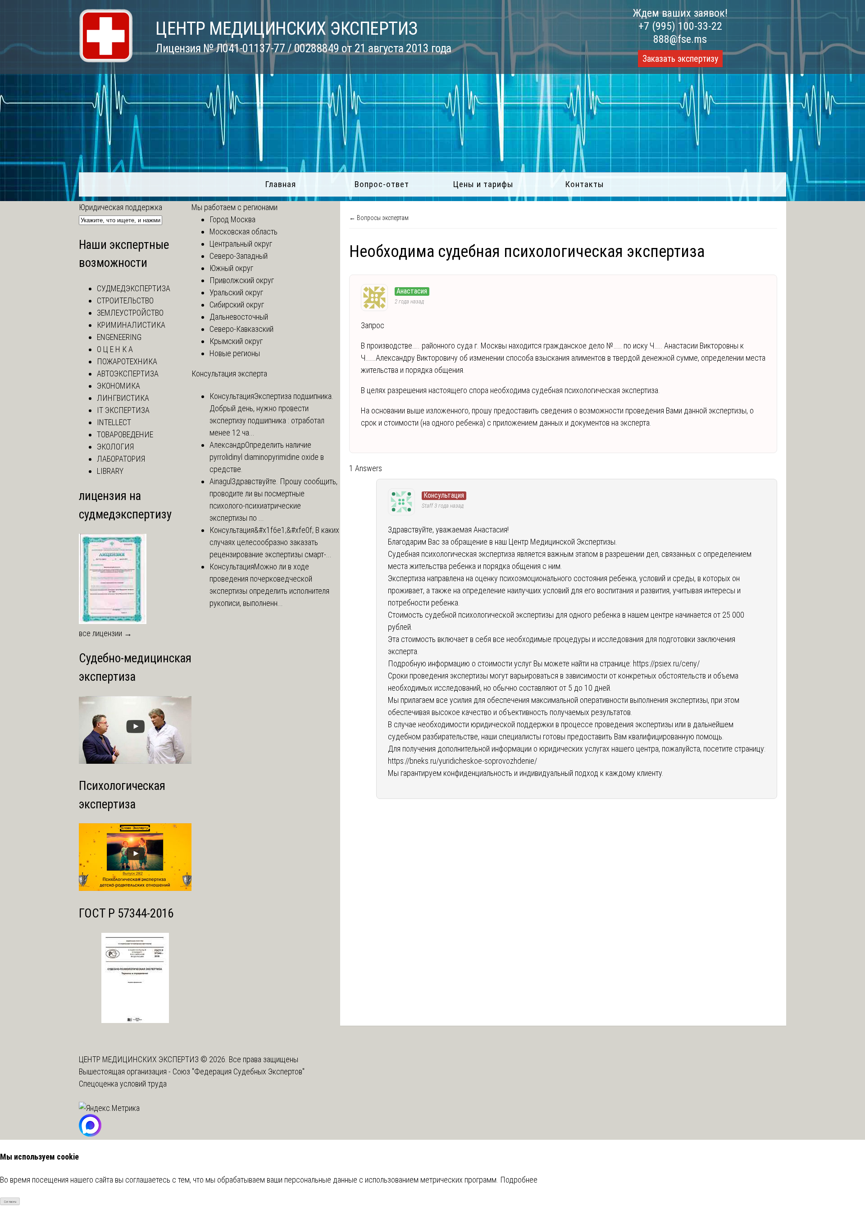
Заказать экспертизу (680, 58)
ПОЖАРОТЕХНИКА (127, 361)
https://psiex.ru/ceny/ (666, 663)
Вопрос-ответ (382, 184)
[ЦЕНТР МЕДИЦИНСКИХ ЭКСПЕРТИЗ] (106, 59)
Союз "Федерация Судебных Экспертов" (239, 1071)
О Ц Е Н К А (115, 349)
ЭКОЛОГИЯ (115, 446)
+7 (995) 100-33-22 (680, 26)
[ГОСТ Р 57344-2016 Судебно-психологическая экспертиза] (135, 1020)
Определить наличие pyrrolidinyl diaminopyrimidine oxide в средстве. (266, 457)
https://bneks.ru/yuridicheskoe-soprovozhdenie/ (462, 761)
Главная (280, 184)
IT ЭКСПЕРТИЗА (123, 410)
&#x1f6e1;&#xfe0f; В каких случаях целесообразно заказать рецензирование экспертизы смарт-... (274, 542)
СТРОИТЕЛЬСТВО (125, 300)
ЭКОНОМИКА (118, 385)
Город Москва (232, 219)
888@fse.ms (680, 39)
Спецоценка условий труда (123, 1083)
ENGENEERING (119, 337)
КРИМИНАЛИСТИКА (131, 325)
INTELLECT (114, 422)
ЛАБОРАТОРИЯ (121, 458)
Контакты (584, 184)
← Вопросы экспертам (379, 217)
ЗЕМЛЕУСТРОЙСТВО (130, 312)
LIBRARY (110, 471)
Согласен (10, 1202)
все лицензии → (105, 633)
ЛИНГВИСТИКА (123, 398)
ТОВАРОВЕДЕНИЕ (125, 434)
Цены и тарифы (483, 184)
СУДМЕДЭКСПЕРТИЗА (133, 288)
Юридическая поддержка (120, 207)
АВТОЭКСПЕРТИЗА (128, 373)
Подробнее (518, 1179)
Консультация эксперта (229, 373)
